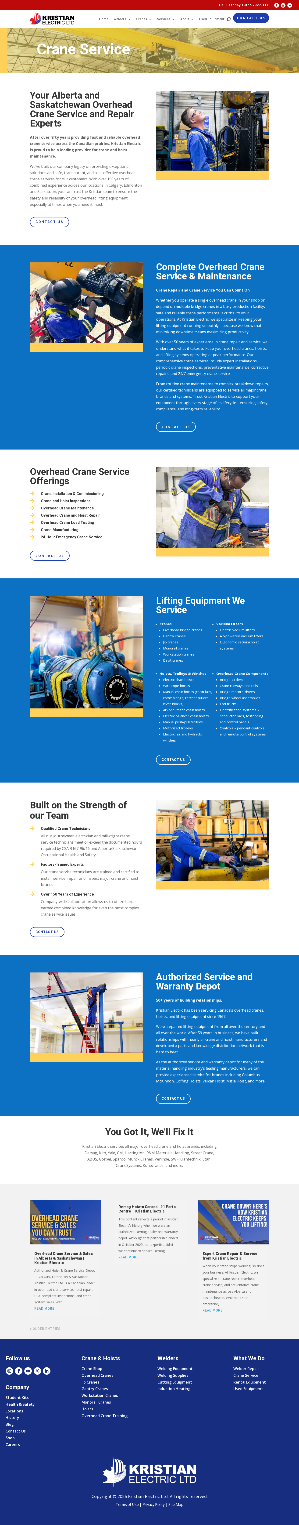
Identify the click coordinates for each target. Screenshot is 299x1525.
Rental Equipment (249, 1382)
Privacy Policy (153, 1504)
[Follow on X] (37, 1371)
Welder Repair (246, 1368)
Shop (10, 1437)
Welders (120, 19)
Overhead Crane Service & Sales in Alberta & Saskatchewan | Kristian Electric (63, 1258)
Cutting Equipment (174, 1382)
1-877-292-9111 (255, 5)
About (184, 19)
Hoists (87, 1409)
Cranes (141, 19)
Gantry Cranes (95, 1388)
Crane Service (245, 1375)
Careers (13, 1444)
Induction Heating (173, 1388)
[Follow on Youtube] (28, 1371)
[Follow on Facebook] (276, 5)
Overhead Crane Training (105, 1415)
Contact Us (251, 18)
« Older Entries (45, 1329)
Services (164, 19)
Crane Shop (92, 1368)
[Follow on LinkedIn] (289, 5)
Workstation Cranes (100, 1395)
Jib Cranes (90, 1382)
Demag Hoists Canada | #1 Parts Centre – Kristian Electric (147, 1209)
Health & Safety (20, 1404)
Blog (10, 1424)
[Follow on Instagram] (283, 5)
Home (103, 19)
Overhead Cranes (97, 1375)
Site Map (175, 1504)
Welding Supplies (172, 1375)
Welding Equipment (175, 1368)
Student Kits (17, 1397)
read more (44, 1308)
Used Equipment (211, 19)
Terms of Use (127, 1504)
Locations (14, 1411)
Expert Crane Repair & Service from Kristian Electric (230, 1255)
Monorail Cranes (96, 1402)
